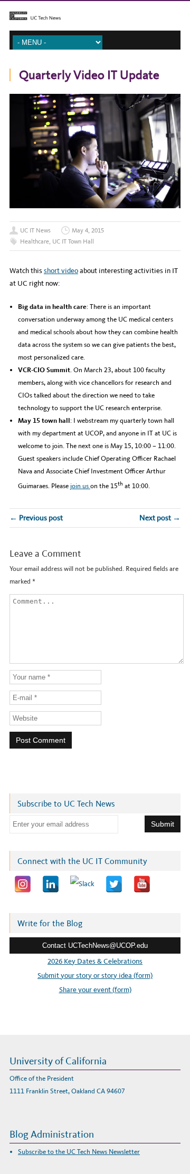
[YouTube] (142, 884)
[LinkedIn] (50, 884)
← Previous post (36, 517)
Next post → (159, 517)
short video (61, 270)
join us (80, 486)
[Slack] (82, 884)
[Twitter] (114, 884)
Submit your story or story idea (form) (95, 975)
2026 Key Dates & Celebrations (95, 961)
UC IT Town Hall (73, 241)
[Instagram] (23, 884)
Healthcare (34, 241)
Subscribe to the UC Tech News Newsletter (79, 1152)
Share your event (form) (95, 989)
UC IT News (35, 230)
